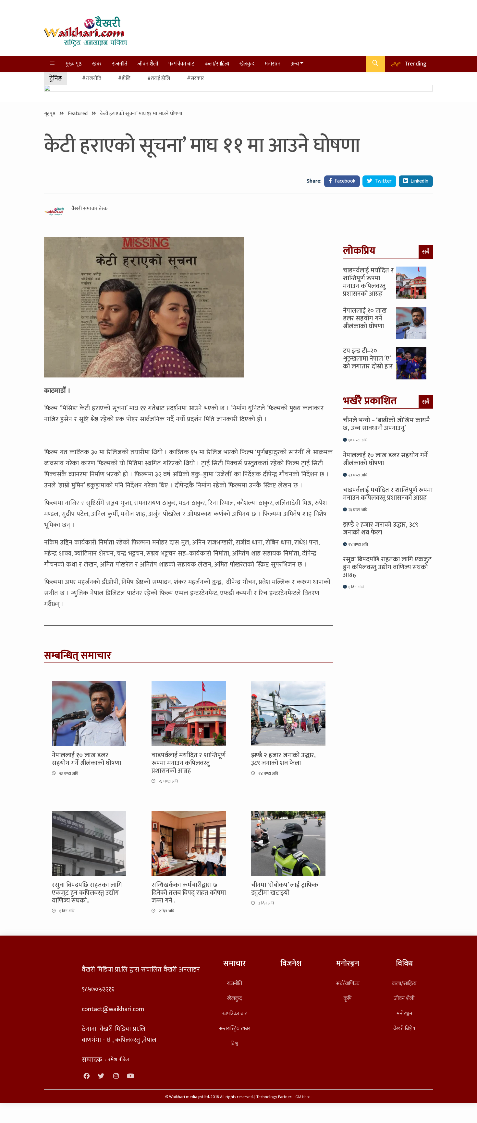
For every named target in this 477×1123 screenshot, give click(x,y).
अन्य (295, 63)
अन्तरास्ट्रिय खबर (234, 1028)
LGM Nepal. (302, 1096)
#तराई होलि (158, 78)
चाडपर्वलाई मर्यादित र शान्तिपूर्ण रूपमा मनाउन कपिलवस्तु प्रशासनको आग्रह (189, 763)
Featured (78, 113)
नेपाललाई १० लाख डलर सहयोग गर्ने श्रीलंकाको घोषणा (86, 759)
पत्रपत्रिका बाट (181, 63)
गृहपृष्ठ (50, 113)
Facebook (344, 181)
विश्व (234, 1043)
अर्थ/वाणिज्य (348, 983)
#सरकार (195, 78)
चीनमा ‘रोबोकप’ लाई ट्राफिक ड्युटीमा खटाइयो (284, 888)
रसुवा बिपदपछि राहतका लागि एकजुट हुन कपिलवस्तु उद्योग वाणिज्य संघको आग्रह (387, 567)
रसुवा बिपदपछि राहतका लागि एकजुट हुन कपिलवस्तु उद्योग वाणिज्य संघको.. (87, 892)
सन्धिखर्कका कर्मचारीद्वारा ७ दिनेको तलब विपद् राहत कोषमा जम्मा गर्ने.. (189, 892)
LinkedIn (418, 181)
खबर (97, 63)
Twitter (382, 181)
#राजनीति (91, 78)
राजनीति (119, 63)
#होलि (124, 78)
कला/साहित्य (217, 63)
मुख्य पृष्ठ (74, 63)
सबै (426, 251)
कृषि (347, 998)
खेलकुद (246, 63)
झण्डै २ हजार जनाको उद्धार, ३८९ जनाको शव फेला (283, 759)
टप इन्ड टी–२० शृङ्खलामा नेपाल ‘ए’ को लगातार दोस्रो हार (368, 358)
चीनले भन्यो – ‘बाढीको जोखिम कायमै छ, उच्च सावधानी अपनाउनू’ (386, 424)
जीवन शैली (148, 63)
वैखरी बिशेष (404, 1028)
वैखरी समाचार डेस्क (89, 209)
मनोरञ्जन (272, 63)
